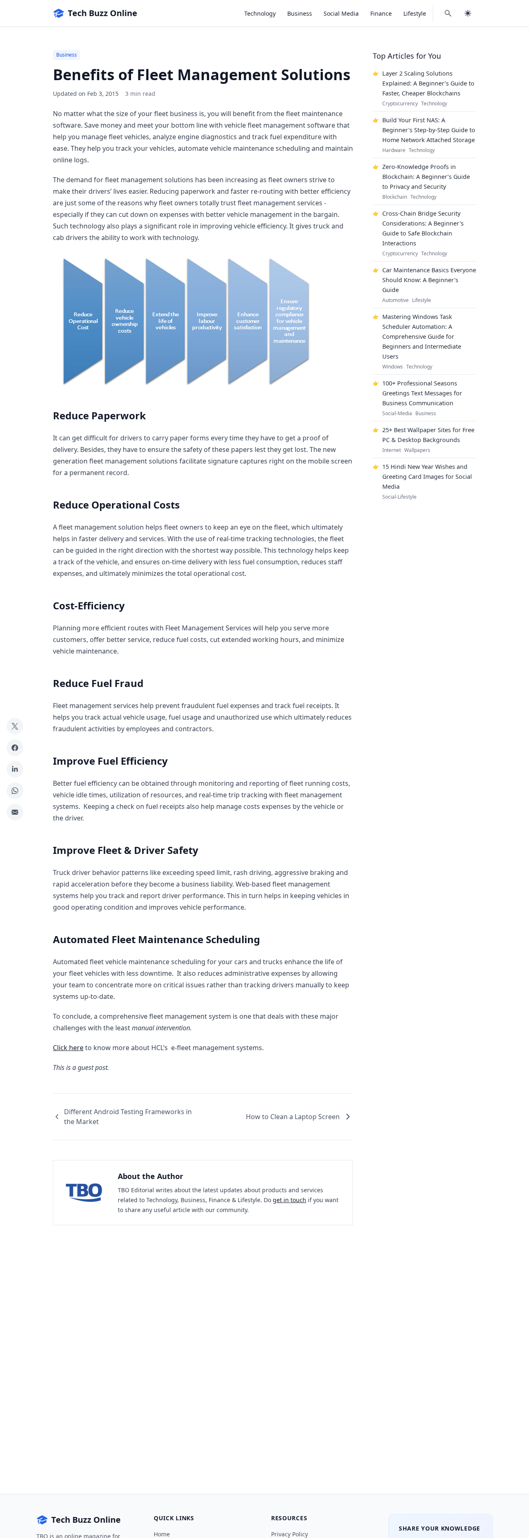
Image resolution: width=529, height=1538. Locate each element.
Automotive (395, 300)
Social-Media (397, 413)
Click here (68, 1047)
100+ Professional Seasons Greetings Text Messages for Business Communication (422, 393)
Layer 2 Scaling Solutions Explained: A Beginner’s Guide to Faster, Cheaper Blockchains (428, 83)
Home (162, 1534)
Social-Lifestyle (399, 497)
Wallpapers (417, 450)
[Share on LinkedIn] (15, 769)
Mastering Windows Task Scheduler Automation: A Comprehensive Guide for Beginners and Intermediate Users (421, 336)
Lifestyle (414, 13)
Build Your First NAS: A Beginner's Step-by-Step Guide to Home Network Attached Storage (428, 130)
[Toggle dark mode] (468, 13)
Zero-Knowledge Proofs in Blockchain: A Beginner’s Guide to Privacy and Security (426, 176)
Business (299, 13)
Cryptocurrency (400, 103)
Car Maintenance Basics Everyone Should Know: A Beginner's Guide (429, 280)
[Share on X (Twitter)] (15, 726)
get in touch (289, 1200)
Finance (381, 13)
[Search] (448, 13)
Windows (392, 367)
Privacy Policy (289, 1534)
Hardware (393, 150)
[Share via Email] (15, 812)
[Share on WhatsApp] (15, 790)
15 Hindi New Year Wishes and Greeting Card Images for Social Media (427, 476)
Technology (260, 13)
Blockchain (394, 197)
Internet (391, 450)
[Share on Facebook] (15, 747)
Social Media (341, 13)
